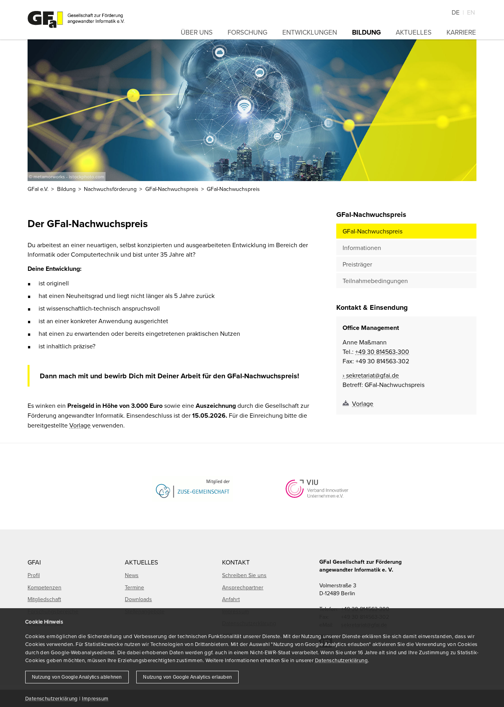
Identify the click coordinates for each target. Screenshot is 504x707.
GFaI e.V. (38, 189)
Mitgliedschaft (44, 599)
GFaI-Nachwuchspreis (372, 231)
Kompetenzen (44, 587)
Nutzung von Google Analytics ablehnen (77, 677)
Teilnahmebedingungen (375, 280)
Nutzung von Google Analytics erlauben (187, 677)
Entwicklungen (309, 32)
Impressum (95, 698)
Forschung (247, 32)
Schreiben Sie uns (244, 575)
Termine (134, 587)
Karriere (461, 32)
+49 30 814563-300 (382, 351)
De (456, 12)
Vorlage (80, 425)
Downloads (138, 599)
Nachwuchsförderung (110, 189)
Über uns (197, 32)
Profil (34, 575)
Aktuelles (414, 32)
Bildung (366, 32)
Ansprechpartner (242, 587)
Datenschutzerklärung (341, 660)
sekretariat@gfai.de (372, 375)
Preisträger (357, 264)
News (132, 575)
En (471, 12)
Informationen (362, 247)
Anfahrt (231, 599)
